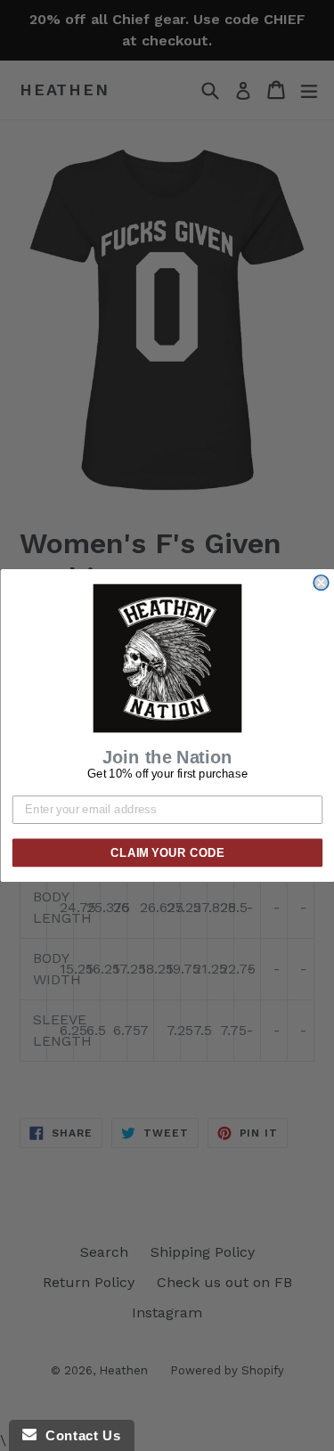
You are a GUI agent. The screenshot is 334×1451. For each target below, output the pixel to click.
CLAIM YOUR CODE (167, 852)
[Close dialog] (321, 583)
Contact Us (78, 1435)
